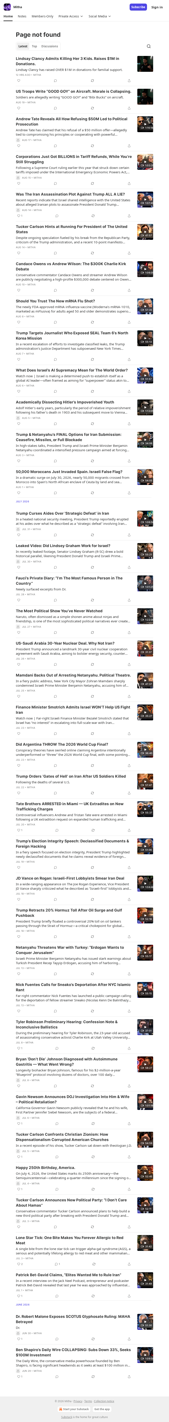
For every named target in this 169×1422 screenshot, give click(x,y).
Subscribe (138, 7)
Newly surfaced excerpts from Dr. (41, 589)
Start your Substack (76, 1409)
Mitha (37, 74)
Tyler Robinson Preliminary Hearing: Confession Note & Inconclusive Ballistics (67, 1024)
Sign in (157, 7)
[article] (84, 69)
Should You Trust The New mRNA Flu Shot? (55, 301)
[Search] (148, 46)
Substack (66, 1417)
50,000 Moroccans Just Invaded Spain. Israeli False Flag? (69, 472)
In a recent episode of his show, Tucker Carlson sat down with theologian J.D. (74, 1145)
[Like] (19, 80)
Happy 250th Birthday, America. (45, 1167)
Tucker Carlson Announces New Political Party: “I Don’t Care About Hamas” (71, 1202)
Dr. (18, 1327)
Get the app (102, 1409)
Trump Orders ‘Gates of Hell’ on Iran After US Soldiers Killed (71, 776)
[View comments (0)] (55, 80)
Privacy (77, 1401)
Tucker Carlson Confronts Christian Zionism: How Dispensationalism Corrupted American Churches (62, 1137)
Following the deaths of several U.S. (43, 782)
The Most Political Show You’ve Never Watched (59, 611)
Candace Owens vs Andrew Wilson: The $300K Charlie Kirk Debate (71, 266)
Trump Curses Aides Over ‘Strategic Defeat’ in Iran (62, 513)
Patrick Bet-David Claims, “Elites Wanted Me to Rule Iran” (68, 1275)
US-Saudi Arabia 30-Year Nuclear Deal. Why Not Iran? (65, 643)
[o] (145, 124)
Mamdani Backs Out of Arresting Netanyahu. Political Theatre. (73, 675)
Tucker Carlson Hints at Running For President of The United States (71, 229)
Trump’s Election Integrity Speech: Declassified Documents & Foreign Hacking (72, 844)
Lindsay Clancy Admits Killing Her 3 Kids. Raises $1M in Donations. (67, 61)
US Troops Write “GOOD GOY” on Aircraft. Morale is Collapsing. (73, 91)
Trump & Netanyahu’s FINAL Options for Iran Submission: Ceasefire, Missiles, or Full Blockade (68, 437)
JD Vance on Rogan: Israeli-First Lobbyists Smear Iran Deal (70, 878)
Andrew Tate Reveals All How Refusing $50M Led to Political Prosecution (71, 121)
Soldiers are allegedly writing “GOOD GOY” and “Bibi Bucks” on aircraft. (70, 97)
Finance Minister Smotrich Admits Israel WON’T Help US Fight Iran (73, 710)
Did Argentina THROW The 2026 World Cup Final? (62, 744)
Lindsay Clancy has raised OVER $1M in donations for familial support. (69, 69)
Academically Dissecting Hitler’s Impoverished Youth (65, 402)
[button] (8, 16)
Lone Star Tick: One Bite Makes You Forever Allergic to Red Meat (69, 1240)
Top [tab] (34, 46)
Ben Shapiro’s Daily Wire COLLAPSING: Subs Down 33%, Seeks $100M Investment (73, 1352)
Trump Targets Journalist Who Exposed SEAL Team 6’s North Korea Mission (72, 335)
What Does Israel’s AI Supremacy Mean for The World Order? (72, 370)
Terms (88, 1401)
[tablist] (38, 46)
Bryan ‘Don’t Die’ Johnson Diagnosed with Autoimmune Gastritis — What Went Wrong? (67, 1062)
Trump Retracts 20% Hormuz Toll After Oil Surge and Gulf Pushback (69, 913)
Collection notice (104, 1401)
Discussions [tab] (49, 46)
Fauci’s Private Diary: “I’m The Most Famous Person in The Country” (69, 581)
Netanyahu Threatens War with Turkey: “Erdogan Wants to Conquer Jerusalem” (70, 950)
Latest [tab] (23, 46)
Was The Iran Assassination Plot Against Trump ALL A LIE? (70, 194)
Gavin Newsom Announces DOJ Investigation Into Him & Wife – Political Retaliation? (72, 1099)
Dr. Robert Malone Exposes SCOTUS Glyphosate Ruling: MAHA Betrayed (73, 1319)
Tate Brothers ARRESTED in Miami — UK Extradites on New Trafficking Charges (69, 806)
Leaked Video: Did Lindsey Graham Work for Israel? (63, 546)
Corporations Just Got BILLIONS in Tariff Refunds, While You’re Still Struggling (74, 159)
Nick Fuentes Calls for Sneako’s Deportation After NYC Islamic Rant (73, 987)
